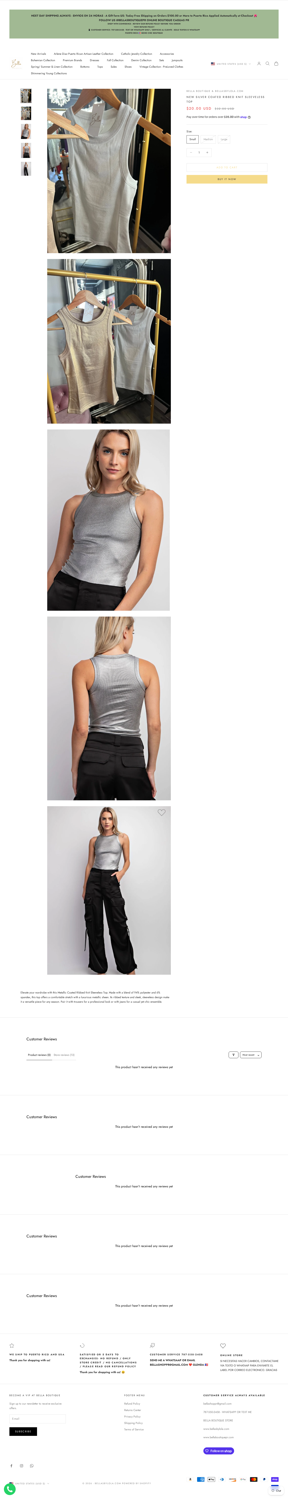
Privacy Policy (132, 1416)
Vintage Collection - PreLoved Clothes (161, 67)
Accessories (167, 54)
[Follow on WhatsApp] (32, 1466)
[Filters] (233, 1055)
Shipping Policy (133, 1423)
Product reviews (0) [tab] (39, 1055)
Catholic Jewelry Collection (136, 54)
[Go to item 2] (26, 113)
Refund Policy (132, 1404)
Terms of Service (134, 1429)
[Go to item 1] (26, 96)
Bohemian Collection (43, 60)
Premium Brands (72, 60)
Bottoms (85, 67)
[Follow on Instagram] (22, 1466)
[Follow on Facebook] (11, 1466)
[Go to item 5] (26, 168)
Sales (114, 67)
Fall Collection (115, 60)
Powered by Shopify (136, 1483)
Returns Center (132, 1410)
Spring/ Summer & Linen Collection (51, 67)
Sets (161, 60)
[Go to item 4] (26, 151)
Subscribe (23, 1431)
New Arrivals (38, 54)
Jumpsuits (177, 60)
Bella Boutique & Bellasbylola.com (215, 91)
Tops (100, 67)
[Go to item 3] (26, 131)
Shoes (128, 67)
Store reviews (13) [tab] (64, 1055)
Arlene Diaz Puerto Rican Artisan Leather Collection (83, 54)
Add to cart (226, 167)
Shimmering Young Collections (49, 73)
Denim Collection (141, 60)
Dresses (94, 60)
